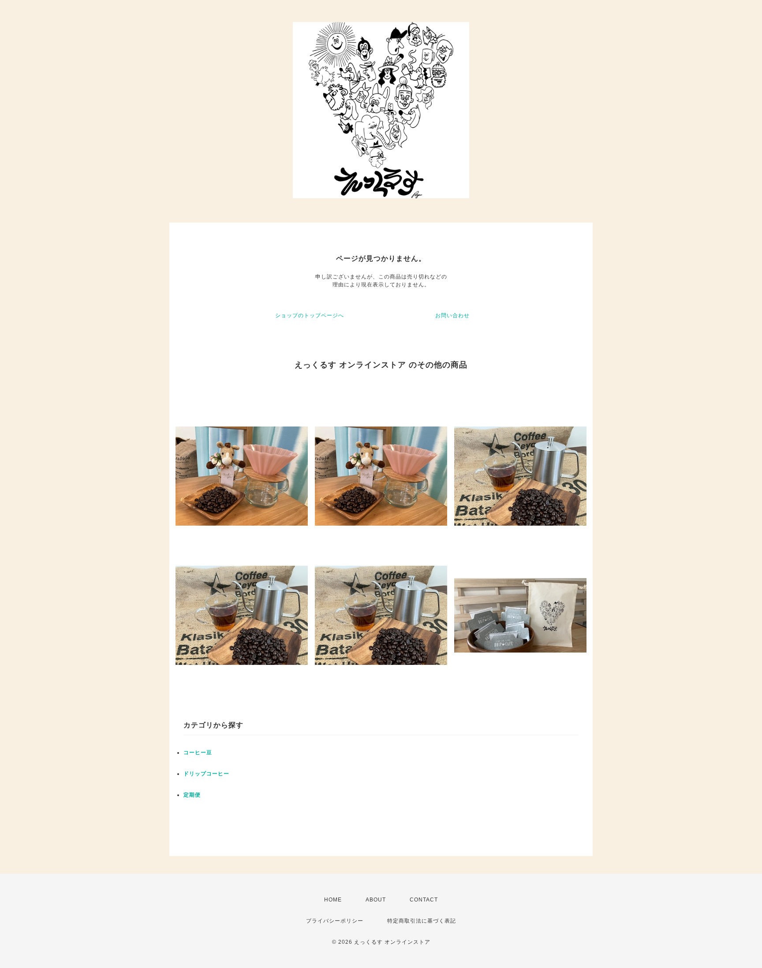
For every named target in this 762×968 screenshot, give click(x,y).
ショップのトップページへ (309, 315)
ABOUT (376, 900)
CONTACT (424, 900)
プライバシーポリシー (334, 921)
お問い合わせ (452, 315)
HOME (333, 900)
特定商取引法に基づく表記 (421, 921)
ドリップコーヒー (206, 774)
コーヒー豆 (197, 752)
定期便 (192, 795)
